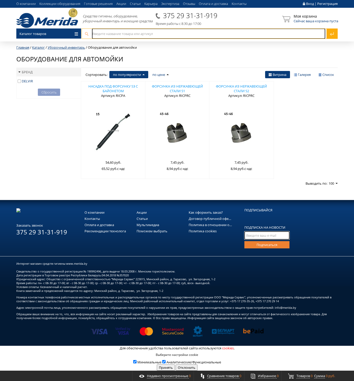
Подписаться (267, 244)
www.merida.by (76, 263)
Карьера (151, 3)
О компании (26, 3)
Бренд (27, 72)
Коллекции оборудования (59, 3)
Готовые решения (98, 3)
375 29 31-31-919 (190, 15)
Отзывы (189, 3)
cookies (228, 348)
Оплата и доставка (213, 3)
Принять (166, 367)
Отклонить (186, 367)
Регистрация (327, 3)
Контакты (239, 3)
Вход (310, 3)
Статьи (135, 3)
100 (331, 183)
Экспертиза (170, 3)
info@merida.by (285, 308)
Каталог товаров (32, 33)
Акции (121, 3)
